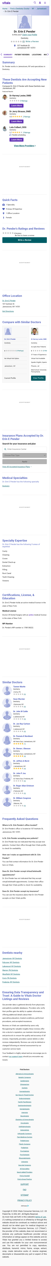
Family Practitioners (24, 1102)
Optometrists (24, 1130)
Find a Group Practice (24, 1179)
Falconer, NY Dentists (10, 962)
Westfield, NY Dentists (11, 974)
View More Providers (24, 145)
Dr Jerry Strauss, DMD (20, 111)
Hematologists (25, 1109)
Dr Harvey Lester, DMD (20, 96)
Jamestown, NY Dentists (12, 958)
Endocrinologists (24, 1098)
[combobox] (24, 449)
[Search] (35, 3)
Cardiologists (24, 1081)
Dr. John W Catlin (20, 711)
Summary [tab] (8, 55)
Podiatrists (24, 1148)
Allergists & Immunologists (25, 1074)
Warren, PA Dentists (10, 970)
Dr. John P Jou (19, 773)
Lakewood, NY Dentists (11, 966)
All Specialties (24, 1169)
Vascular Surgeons (24, 1165)
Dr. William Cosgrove (22, 798)
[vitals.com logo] (6, 3)
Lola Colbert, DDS (17, 127)
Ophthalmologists (25, 1126)
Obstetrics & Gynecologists (25, 1119)
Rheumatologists (24, 1158)
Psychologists (24, 1155)
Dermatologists (24, 1091)
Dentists (25, 1088)
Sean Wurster (19, 699)
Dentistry (5, 486)
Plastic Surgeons (24, 1144)
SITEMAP (25, 1195)
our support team (16, 1056)
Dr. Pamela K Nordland (23, 736)
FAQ (24, 1190)
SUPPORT (25, 1184)
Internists (24, 1112)
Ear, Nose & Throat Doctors (25, 1095)
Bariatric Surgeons (25, 1077)
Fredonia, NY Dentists (11, 982)
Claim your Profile (29, 35)
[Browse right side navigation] (45, 3)
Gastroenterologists (24, 1105)
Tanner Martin (19, 687)
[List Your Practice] (40, 3)
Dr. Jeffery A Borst (21, 761)
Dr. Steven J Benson (21, 749)
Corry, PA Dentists (9, 978)
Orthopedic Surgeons (25, 1134)
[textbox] (24, 449)
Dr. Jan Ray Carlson (21, 724)
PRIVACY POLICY (24, 1200)
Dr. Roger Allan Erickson (23, 786)
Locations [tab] (36, 55)
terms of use (40, 1217)
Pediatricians (24, 1141)
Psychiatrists (24, 1151)
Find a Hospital (25, 1176)
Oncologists (25, 1123)
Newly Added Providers (24, 1172)
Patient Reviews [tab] (22, 55)
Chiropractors (24, 1084)
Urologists (24, 1162)
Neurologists (24, 1116)
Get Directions (8, 311)
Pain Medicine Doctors (24, 1137)
